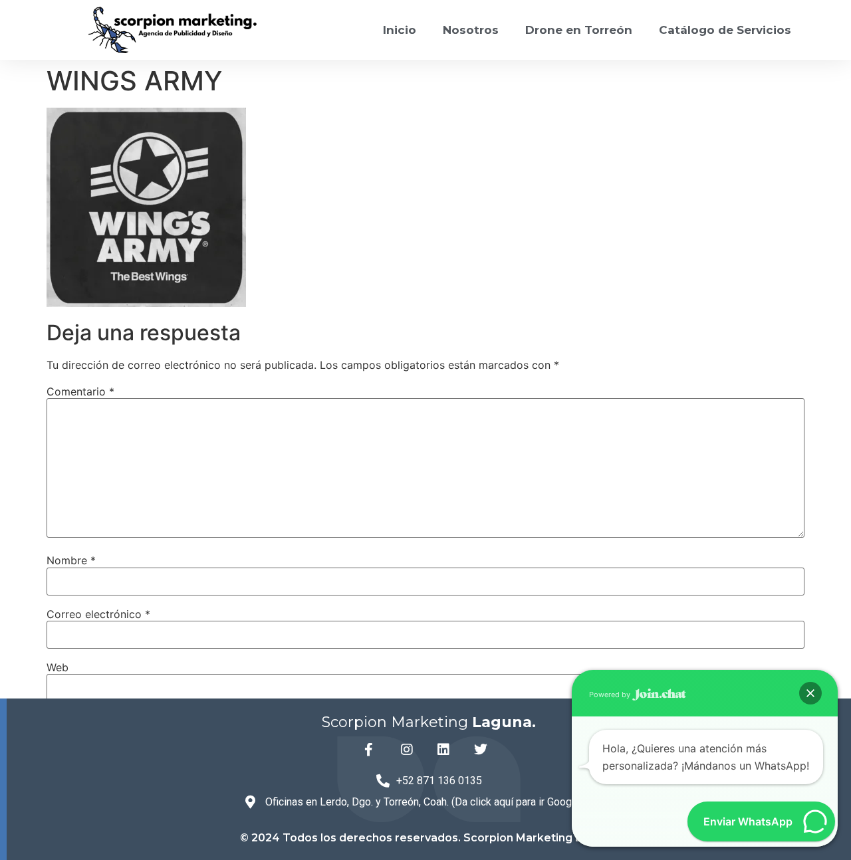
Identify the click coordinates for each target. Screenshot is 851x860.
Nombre (71, 560)
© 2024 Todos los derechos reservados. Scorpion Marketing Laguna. (429, 837)
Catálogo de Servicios (725, 30)
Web (57, 667)
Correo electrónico (98, 614)
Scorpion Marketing (429, 722)
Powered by (610, 694)
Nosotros (471, 30)
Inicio (399, 30)
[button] (810, 693)
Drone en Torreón (578, 30)
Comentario (80, 391)
